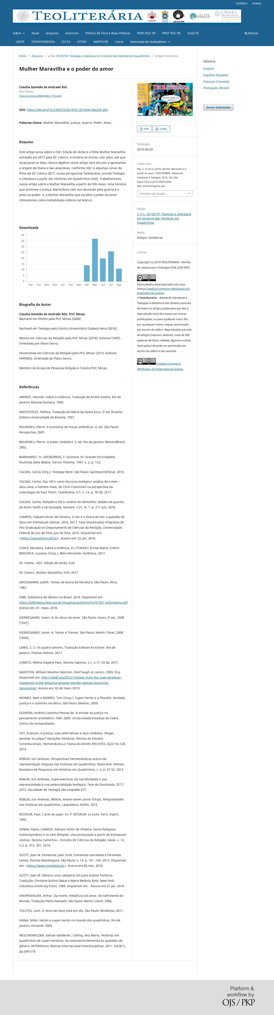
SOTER (81, 42)
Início (22, 56)
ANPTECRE (100, 42)
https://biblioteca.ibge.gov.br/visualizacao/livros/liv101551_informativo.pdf (73, 602)
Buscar (252, 33)
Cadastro (241, 3)
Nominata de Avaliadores (148, 42)
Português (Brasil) (216, 88)
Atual (35, 33)
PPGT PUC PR (171, 33)
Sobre (17, 33)
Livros (119, 42)
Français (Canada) (216, 81)
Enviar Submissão (218, 107)
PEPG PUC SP (146, 33)
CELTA (65, 42)
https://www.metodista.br (45, 866)
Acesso (256, 3)
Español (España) (215, 75)
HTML (163, 129)
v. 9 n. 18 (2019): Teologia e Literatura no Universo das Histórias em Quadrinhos (99, 56)
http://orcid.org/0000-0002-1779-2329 (40, 95)
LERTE (20, 42)
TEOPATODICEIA (43, 42)
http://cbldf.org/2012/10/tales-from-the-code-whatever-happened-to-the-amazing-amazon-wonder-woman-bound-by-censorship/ (70, 682)
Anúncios (72, 33)
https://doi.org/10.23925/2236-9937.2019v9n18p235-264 (67, 110)
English (208, 69)
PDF (146, 129)
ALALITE (193, 33)
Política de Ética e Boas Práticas (107, 33)
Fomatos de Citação (152, 194)
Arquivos (52, 33)
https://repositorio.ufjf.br (39, 538)
